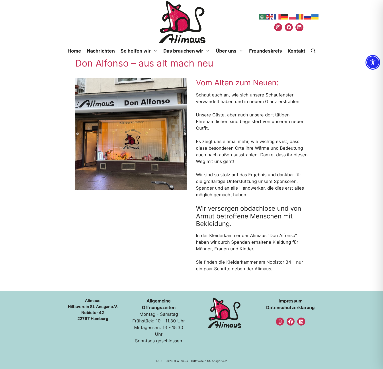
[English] (270, 16)
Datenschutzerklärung (290, 307)
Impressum (291, 301)
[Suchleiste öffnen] (313, 51)
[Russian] (307, 16)
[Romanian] (300, 16)
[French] (277, 16)
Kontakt (296, 51)
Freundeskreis (265, 51)
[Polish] (292, 16)
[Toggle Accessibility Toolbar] (373, 62)
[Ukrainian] (315, 16)
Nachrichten (101, 51)
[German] (285, 16)
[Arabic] (262, 16)
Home (74, 51)
